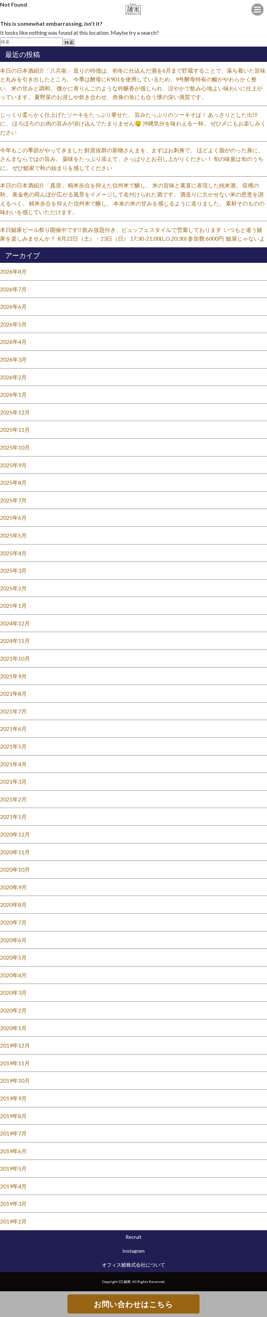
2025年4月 (13, 553)
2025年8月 (13, 482)
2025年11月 (15, 429)
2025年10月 (15, 447)
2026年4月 (13, 341)
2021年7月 (13, 711)
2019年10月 (15, 1080)
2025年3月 (13, 570)
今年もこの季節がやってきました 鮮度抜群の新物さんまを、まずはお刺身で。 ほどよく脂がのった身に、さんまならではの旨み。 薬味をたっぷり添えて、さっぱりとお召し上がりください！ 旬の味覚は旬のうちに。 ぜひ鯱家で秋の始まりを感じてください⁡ (132, 159)
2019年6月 (13, 1151)
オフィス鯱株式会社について (133, 1265)
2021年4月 (13, 764)
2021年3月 (13, 781)
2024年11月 (15, 640)
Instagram (133, 1251)
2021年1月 (13, 816)
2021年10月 (15, 658)
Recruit (133, 1237)
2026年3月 (13, 359)
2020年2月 (13, 1010)
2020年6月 (13, 940)
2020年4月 (13, 975)
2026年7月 (13, 289)
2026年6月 (13, 306)
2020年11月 (15, 852)
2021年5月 (13, 746)
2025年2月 (13, 588)
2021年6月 (13, 728)
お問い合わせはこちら (133, 1304)
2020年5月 (13, 957)
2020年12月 (15, 834)
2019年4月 (13, 1186)
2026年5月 (13, 324)
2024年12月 (15, 623)
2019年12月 (15, 1045)
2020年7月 (13, 922)
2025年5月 (13, 535)
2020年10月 (15, 869)
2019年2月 (13, 1221)
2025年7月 (13, 500)
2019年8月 (13, 1116)
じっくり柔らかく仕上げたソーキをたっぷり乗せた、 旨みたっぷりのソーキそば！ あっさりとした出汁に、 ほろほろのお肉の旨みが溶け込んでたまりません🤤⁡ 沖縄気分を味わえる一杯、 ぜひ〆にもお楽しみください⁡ (133, 123)
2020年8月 (13, 904)
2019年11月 (15, 1063)
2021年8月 (13, 693)
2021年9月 (13, 676)
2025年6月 (13, 517)
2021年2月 (13, 799)
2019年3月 (13, 1203)
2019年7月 (13, 1133)
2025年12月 (15, 412)
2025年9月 (13, 465)
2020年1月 (13, 1028)
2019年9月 (13, 1098)
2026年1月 (13, 394)
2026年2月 (13, 377)
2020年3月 (13, 992)
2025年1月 (13, 605)
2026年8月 (13, 271)
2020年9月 (13, 887)
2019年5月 (13, 1168)
